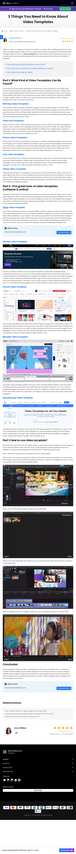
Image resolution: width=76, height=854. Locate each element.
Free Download (65, 850)
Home (6, 31)
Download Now (63, 232)
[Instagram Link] (19, 780)
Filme (8, 3)
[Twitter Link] (15, 780)
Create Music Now (65, 8)
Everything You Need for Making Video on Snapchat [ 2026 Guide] (29, 714)
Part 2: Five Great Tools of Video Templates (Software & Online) (30, 68)
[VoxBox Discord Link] (8, 780)
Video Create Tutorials (16, 31)
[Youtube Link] (4, 780)
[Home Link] (12, 752)
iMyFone (16, 3)
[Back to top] (72, 766)
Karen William (15, 38)
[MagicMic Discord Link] (12, 780)
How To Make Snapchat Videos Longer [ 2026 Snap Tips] (26, 711)
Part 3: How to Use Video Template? (20, 72)
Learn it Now (38, 790)
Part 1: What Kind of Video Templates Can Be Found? (26, 64)
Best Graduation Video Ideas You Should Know (22, 716)
